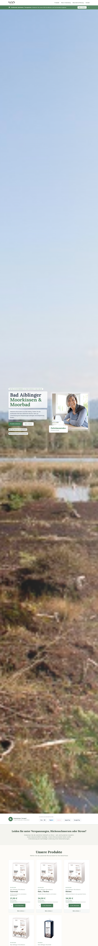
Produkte (56, 2)
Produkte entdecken (15, 423)
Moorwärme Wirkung (78, 2)
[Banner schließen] (89, 7)
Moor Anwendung (66, 2)
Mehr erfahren (82, 7)
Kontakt (88, 2)
